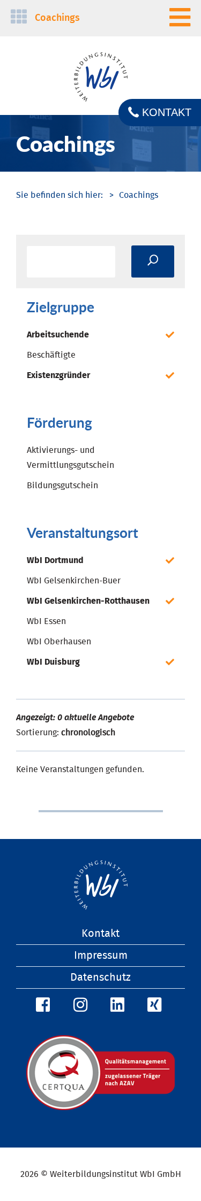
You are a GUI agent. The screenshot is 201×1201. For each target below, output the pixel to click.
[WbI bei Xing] (153, 1005)
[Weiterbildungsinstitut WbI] (59, 195)
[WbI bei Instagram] (79, 1005)
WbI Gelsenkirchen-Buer (74, 580)
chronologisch (88, 732)
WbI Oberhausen (59, 641)
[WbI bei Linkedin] (116, 1005)
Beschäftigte (51, 355)
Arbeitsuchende (58, 334)
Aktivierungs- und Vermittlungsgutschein (70, 457)
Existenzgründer (58, 375)
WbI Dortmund (55, 560)
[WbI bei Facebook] (41, 1005)
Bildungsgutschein (62, 485)
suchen (152, 261)
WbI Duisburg (53, 662)
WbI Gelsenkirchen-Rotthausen (88, 601)
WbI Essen (46, 621)
